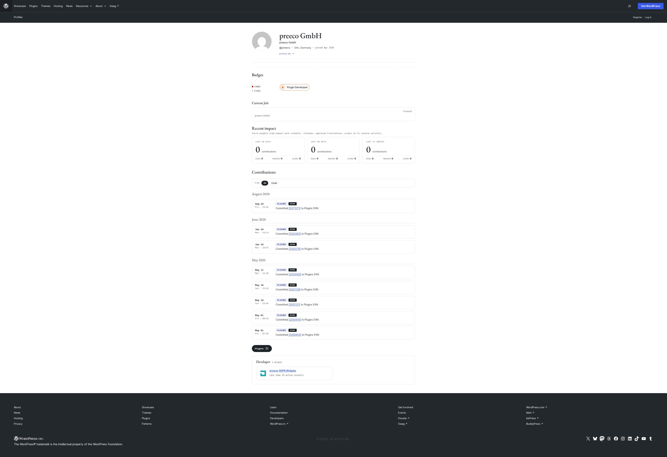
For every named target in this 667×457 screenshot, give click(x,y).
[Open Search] (629, 6)
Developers (277, 418)
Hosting (18, 418)
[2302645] (295, 274)
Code (274, 183)
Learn (273, 407)
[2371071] (294, 208)
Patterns (147, 423)
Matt (530, 412)
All (264, 183)
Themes (146, 412)
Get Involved (405, 407)
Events (402, 412)
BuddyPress (534, 423)
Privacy (18, 423)
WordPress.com (536, 407)
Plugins (261, 348)
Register (637, 17)
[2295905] (295, 334)
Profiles (18, 17)
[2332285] (295, 233)
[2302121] (294, 304)
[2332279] (295, 248)
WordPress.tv (279, 423)
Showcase (148, 407)
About (17, 407)
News (17, 412)
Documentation (279, 412)
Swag (402, 423)
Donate (404, 418)
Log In (648, 17)
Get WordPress (650, 6)
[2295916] (295, 319)
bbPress (532, 418)
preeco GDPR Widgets (283, 370)
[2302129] (294, 289)
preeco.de (285, 54)
